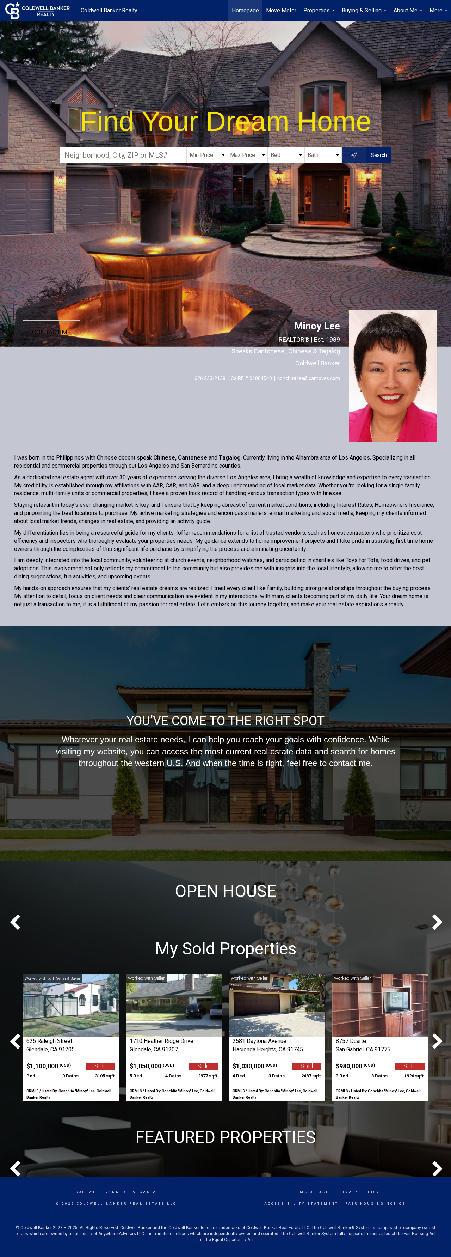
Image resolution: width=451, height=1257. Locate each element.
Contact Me (51, 332)
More (439, 14)
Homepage (245, 10)
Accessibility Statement (301, 1204)
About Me (409, 14)
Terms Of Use (309, 1192)
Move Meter (281, 10)
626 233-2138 (210, 378)
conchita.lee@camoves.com (308, 378)
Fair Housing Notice (375, 1204)
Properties (319, 14)
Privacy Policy (358, 1192)
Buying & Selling (365, 14)
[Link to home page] (41, 10)
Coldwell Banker (101, 1192)
